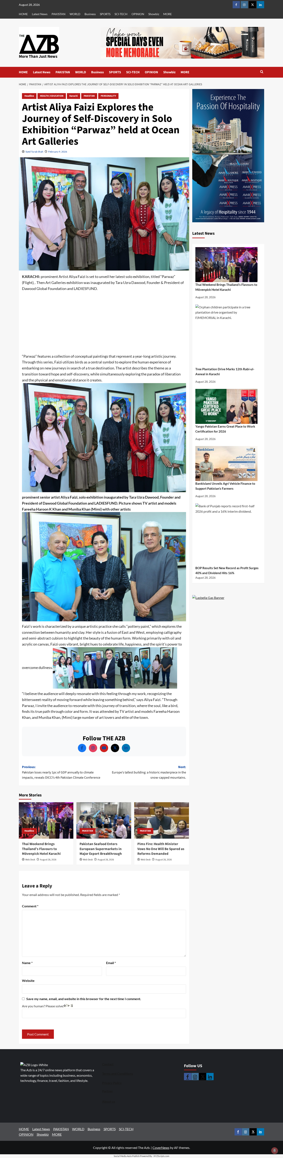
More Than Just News (38, 56)
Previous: (61, 772)
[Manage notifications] (274, 1150)
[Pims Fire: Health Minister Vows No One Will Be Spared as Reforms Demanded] (161, 820)
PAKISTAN (58, 14)
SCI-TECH (121, 14)
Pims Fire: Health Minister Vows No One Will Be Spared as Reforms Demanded (160, 849)
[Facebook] (82, 748)
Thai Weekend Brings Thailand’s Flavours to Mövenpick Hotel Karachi (41, 849)
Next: (149, 772)
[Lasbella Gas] (208, 597)
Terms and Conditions (117, 1073)
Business (90, 14)
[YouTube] (104, 748)
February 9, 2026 (57, 151)
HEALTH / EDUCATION (51, 96)
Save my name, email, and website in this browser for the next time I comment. (83, 999)
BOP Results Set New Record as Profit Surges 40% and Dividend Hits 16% (227, 570)
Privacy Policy (112, 1083)
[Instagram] (93, 748)
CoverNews (160, 1148)
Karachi (73, 96)
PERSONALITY (108, 96)
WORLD (75, 14)
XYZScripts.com (161, 1156)
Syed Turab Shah (34, 151)
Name (27, 963)
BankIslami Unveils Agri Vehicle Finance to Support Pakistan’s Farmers (225, 486)
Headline (29, 96)
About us (108, 1101)
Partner (107, 1091)
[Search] (261, 72)
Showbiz (153, 14)
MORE (167, 14)
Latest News (39, 14)
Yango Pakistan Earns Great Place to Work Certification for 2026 (225, 428)
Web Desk (30, 859)
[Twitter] (115, 748)
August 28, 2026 (48, 859)
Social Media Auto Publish (127, 1156)
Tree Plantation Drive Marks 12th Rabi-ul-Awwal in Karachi (224, 371)
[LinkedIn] (126, 748)
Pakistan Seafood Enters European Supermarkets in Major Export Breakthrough (101, 849)
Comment (30, 906)
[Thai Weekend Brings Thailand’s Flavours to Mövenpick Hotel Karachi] (46, 820)
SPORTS (105, 14)
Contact (108, 1064)
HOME (23, 14)
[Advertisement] (104, 323)
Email (111, 963)
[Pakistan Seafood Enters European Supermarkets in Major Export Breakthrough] (103, 820)
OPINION (138, 14)
